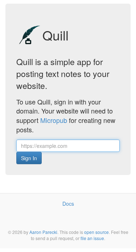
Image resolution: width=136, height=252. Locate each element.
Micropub (53, 120)
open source (96, 232)
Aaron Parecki (43, 232)
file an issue (92, 238)
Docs (68, 203)
